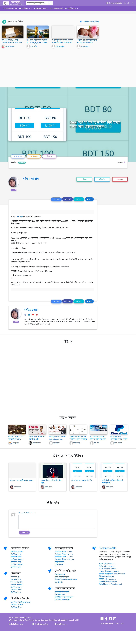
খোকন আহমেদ (118, 443)
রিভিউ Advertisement (106, 576)
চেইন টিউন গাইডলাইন (62, 577)
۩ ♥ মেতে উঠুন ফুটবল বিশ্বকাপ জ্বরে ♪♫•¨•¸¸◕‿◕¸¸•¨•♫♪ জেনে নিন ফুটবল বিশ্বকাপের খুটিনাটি (37, 42)
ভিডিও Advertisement (106, 566)
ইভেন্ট (57, 8)
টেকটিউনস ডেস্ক (16, 554)
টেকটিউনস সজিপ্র (16, 590)
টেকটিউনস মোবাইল (41, 624)
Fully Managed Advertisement (110, 584)
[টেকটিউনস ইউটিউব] (115, 619)
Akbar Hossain (9, 46)
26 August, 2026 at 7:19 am (27, 513)
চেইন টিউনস (59, 564)
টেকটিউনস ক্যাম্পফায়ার (62, 600)
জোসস (90, 199)
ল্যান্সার (42, 8)
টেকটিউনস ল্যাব (16, 562)
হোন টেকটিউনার (16, 579)
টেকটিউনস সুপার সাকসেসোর (64, 597)
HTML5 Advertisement (107, 569)
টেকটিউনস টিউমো (16, 607)
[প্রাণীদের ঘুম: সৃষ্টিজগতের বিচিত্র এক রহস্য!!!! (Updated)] (88, 32)
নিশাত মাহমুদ (76, 443)
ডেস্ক (26, 8)
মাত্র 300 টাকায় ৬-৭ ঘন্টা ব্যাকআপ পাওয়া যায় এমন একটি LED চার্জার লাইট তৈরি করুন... (12, 42)
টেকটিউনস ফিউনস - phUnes (64, 559)
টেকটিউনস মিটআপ (17, 605)
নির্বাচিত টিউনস (59, 562)
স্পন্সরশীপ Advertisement (108, 581)
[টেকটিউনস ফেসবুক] (102, 619)
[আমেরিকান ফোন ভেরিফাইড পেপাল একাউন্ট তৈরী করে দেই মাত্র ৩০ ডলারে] (119, 429)
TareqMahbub (85, 46)
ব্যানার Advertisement (106, 564)
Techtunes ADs (107, 548)
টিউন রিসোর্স (59, 582)
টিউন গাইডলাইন (60, 574)
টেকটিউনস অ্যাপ (62, 624)
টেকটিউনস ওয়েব (17, 624)
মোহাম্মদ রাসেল (36, 443)
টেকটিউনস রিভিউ (16, 557)
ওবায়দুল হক (15, 443)
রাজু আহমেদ (56, 443)
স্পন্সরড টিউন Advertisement (109, 571)
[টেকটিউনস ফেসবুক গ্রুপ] (106, 619)
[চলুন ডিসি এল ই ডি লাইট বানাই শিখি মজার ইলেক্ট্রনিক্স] (78, 429)
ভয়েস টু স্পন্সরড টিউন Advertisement (112, 574)
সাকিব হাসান (30, 179)
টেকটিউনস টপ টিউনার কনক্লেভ (20, 602)
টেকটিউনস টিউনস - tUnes (63, 552)
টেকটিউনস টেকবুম (16, 559)
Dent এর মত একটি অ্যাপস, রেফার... (22, 480)
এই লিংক (20, 217)
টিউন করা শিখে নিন (16, 585)
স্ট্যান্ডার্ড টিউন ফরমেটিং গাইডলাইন (66, 579)
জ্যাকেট (11, 8)
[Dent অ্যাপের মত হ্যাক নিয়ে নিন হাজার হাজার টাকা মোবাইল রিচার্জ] (83, 470)
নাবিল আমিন (33, 46)
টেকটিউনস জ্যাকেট (17, 552)
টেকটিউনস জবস (16, 567)
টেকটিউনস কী (15, 577)
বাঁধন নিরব (96, 443)
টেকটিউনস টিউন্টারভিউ (62, 592)
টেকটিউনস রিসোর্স (16, 587)
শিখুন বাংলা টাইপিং (16, 582)
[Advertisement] (68, 66)
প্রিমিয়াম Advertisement (107, 579)
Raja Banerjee (60, 46)
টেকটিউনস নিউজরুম (17, 564)
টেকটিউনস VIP (60, 594)
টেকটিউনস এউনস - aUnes (64, 557)
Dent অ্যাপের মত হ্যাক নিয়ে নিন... (82, 480)
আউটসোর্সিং (22, 162)
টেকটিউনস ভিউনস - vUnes (64, 554)
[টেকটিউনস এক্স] (110, 619)
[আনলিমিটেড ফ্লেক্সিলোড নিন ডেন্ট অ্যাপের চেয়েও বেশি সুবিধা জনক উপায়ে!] (114, 470)
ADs (73, 8)
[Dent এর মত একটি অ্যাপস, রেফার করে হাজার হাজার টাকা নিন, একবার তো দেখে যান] (22, 470)
